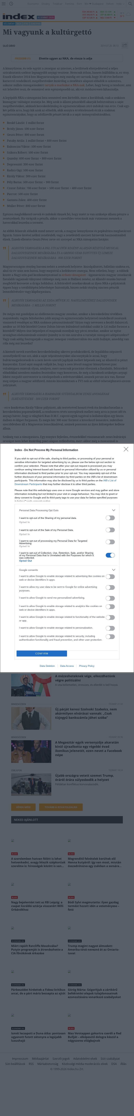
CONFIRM (41, 653)
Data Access (67, 666)
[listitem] (67, 510)
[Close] (127, 450)
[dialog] (67, 558)
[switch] (110, 518)
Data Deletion (47, 666)
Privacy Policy (86, 666)
